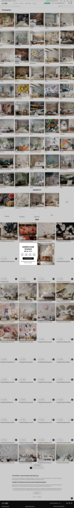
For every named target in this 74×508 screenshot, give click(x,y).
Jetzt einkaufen (28, 258)
